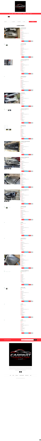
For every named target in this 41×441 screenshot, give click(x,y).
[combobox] (8, 21)
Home (10, 375)
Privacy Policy (27, 375)
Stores (13, 375)
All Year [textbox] (24, 21)
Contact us (17, 375)
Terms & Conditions (22, 375)
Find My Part (33, 21)
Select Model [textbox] (19, 21)
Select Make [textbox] (14, 21)
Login (30, 375)
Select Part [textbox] (5, 21)
